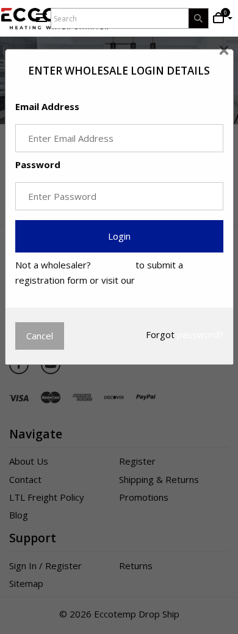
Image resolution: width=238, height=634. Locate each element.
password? (200, 334)
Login (119, 236)
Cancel (39, 336)
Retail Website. (169, 280)
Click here (113, 265)
